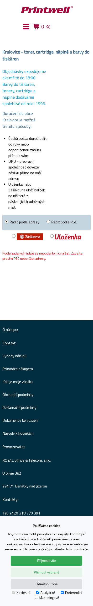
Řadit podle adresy (24, 222)
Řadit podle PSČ (64, 222)
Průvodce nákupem (17, 369)
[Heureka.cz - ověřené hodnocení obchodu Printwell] (64, 33)
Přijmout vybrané (46, 572)
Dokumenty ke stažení (20, 420)
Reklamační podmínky (19, 407)
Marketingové (49, 597)
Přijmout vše (46, 561)
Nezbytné (23, 592)
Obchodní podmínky (17, 394)
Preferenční (73, 592)
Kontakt (9, 343)
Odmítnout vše (47, 584)
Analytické (48, 592)
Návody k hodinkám (18, 433)
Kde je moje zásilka (17, 381)
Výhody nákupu (14, 356)
